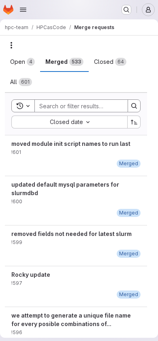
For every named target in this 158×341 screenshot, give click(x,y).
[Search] (134, 105)
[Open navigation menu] (23, 9)
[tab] (22, 62)
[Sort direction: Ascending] (134, 122)
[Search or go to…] (126, 10)
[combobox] (69, 122)
